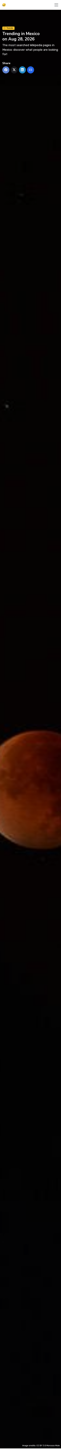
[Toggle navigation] (56, 5)
